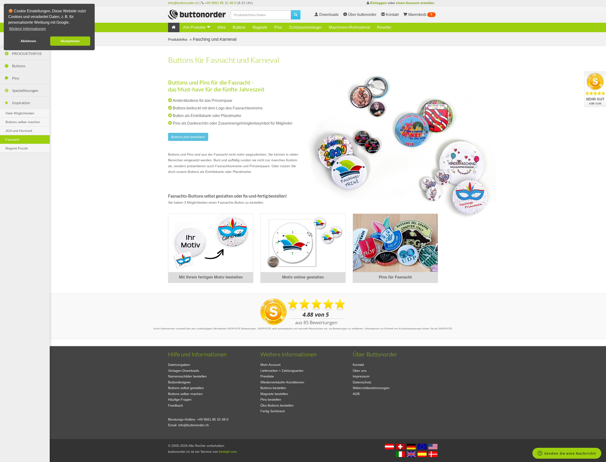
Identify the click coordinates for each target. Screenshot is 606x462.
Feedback (175, 405)
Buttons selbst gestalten (186, 388)
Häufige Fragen (180, 399)
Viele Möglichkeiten (19, 113)
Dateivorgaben (179, 365)
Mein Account (270, 365)
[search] (295, 14)
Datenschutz (362, 382)
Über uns (359, 370)
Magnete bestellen (274, 394)
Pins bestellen (270, 399)
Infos (222, 27)
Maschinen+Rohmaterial (349, 27)
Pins (278, 27)
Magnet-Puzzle (16, 148)
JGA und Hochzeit (18, 131)
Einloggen (378, 3)
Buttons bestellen (273, 388)
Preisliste (267, 376)
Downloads (328, 15)
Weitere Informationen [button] (27, 29)
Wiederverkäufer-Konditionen (282, 382)
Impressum (361, 376)
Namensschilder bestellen (187, 376)
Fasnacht (12, 139)
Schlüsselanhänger (305, 27)
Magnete (260, 27)
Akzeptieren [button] (70, 41)
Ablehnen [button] (28, 41)
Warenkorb (419, 15)
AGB (356, 394)
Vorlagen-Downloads (183, 370)
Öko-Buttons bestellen (277, 405)
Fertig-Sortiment (272, 411)
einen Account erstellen (415, 3)
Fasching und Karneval (214, 39)
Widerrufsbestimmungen (371, 388)
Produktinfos (178, 39)
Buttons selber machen (22, 122)
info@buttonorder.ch (183, 3)
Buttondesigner (179, 382)
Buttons (239, 27)
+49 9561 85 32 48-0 (220, 3)
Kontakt (358, 365)
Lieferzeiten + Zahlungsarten (281, 370)
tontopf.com (228, 451)
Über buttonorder (361, 15)
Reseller (384, 27)
